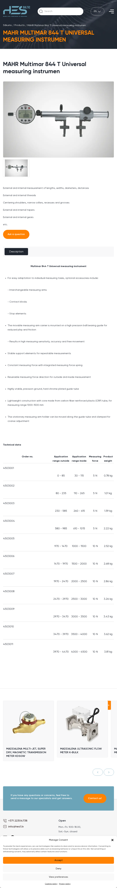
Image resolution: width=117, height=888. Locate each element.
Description (16, 251)
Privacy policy (65, 884)
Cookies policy (51, 884)
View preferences (58, 877)
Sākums (7, 25)
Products (19, 25)
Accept (59, 860)
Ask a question (16, 234)
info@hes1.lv (16, 826)
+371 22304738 (17, 820)
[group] (58, 119)
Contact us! (95, 798)
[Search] (41, 11)
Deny (58, 869)
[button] (112, 840)
